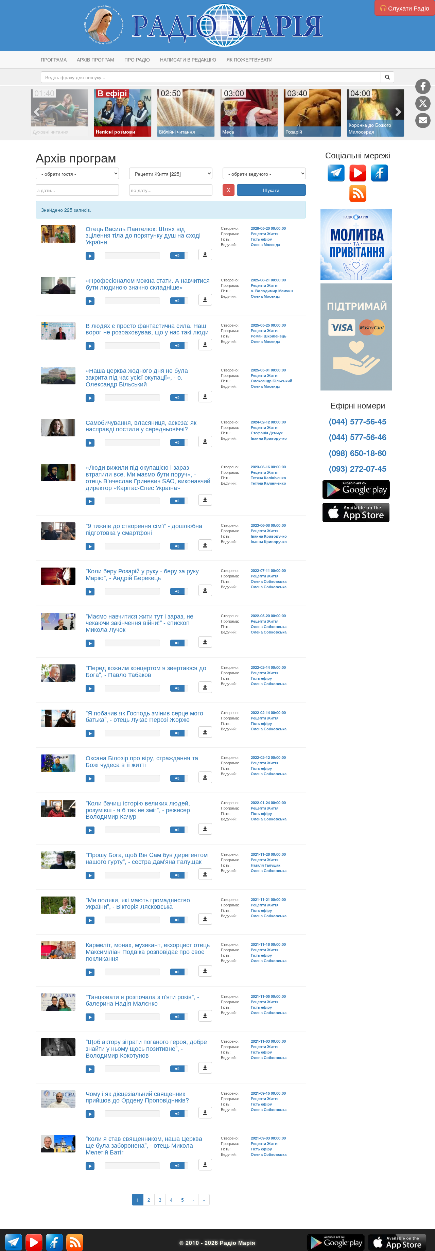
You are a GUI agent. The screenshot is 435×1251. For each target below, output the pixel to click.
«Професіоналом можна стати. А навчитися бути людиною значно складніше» (148, 283)
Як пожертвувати (249, 59)
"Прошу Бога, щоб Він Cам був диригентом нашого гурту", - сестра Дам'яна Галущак (147, 858)
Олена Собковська (268, 581)
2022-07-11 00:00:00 (268, 570)
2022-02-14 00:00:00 (268, 667)
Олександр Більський (271, 380)
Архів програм (95, 59)
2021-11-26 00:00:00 (268, 854)
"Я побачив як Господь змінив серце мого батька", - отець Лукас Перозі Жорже (144, 716)
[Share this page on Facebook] (423, 86)
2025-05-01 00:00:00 (268, 369)
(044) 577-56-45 (357, 421)
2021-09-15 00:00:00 (268, 1093)
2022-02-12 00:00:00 (268, 757)
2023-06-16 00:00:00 (268, 466)
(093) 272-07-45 (357, 468)
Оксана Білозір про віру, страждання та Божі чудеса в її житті (142, 761)
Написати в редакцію (188, 59)
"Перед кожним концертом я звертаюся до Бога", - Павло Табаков (146, 671)
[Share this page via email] (423, 120)
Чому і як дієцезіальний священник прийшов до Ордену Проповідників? (137, 1097)
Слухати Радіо (407, 7)
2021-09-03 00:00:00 (268, 1138)
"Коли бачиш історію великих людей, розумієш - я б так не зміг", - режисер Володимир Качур (138, 809)
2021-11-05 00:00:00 (268, 996)
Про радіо (137, 59)
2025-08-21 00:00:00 (268, 279)
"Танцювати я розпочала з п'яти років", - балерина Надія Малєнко (142, 1000)
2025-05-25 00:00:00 (268, 325)
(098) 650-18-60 (357, 452)
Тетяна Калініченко (268, 477)
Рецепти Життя (264, 233)
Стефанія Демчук (267, 432)
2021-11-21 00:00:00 (268, 899)
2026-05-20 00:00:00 (268, 228)
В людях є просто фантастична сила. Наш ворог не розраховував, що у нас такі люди (147, 328)
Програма (54, 59)
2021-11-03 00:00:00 (268, 1041)
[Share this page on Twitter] (423, 103)
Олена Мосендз (265, 244)
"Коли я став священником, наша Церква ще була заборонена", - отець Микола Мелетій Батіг (144, 1145)
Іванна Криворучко (269, 438)
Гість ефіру (261, 239)
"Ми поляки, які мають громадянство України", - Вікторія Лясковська (138, 903)
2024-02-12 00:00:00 (268, 421)
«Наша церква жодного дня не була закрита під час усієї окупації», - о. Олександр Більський (137, 377)
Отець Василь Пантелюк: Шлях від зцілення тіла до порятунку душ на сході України (143, 235)
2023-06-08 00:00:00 (268, 525)
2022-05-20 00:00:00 (268, 615)
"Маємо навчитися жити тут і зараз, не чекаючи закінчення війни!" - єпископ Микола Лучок (139, 622)
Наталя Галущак (265, 865)
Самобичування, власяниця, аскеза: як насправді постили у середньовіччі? (141, 425)
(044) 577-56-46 (357, 436)
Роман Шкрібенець (268, 335)
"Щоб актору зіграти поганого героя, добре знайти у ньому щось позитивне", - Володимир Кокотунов (146, 1048)
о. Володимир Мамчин (272, 290)
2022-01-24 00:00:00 (268, 802)
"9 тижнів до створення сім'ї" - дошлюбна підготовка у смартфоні (144, 529)
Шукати (271, 190)
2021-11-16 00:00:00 (268, 944)
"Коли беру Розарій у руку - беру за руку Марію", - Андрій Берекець (142, 574)
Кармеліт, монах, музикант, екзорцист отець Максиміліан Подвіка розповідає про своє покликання (148, 951)
